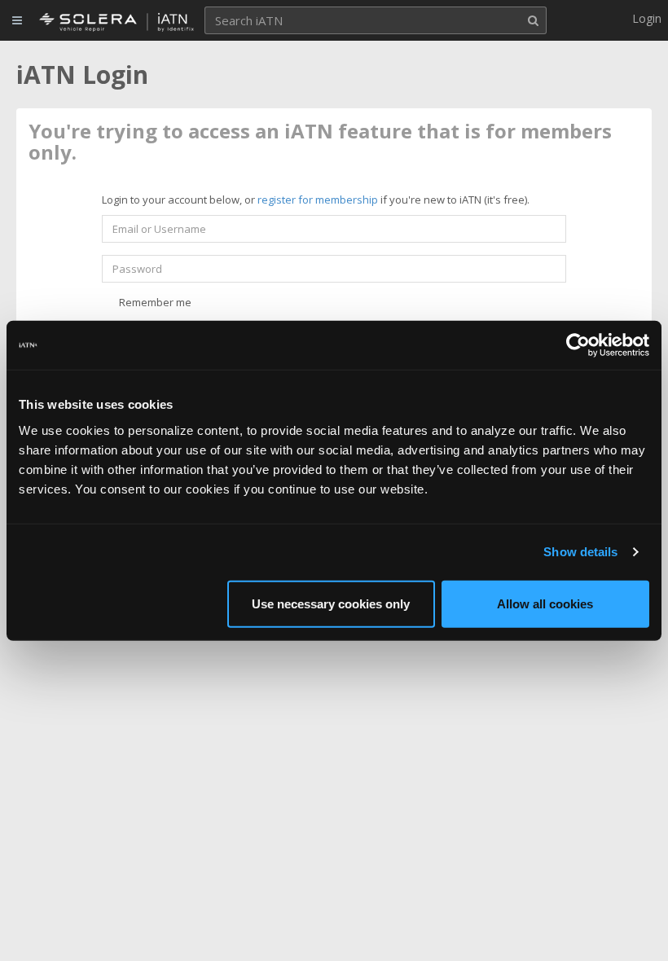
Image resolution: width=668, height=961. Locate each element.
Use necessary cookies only (331, 603)
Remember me (153, 302)
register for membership (317, 199)
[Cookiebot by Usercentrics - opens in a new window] (578, 345)
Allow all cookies (545, 603)
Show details (580, 552)
